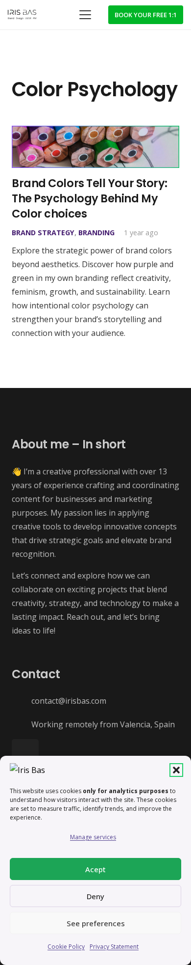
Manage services (93, 837)
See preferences (96, 923)
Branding (96, 232)
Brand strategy (43, 232)
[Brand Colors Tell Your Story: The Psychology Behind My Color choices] (95, 147)
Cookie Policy (66, 946)
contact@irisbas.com (68, 700)
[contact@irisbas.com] (21, 701)
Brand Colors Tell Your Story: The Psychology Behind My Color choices (89, 198)
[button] (176, 770)
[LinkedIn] (25, 752)
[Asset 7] (22, 15)
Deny (95, 896)
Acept (95, 869)
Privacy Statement (114, 946)
